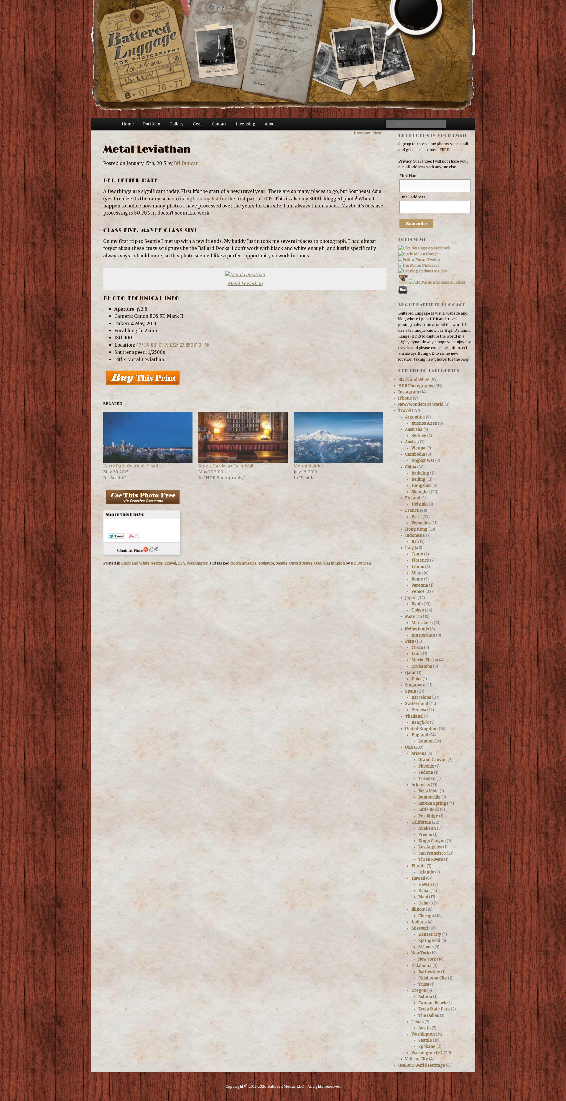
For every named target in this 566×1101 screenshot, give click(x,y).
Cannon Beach (432, 1002)
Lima (417, 653)
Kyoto (417, 603)
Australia (413, 429)
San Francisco (432, 853)
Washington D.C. (427, 1052)
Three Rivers (430, 859)
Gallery (177, 124)
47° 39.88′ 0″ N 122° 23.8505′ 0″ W (172, 345)
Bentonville (429, 797)
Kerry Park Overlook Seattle (132, 466)
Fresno (425, 834)
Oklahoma (422, 965)
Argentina (415, 417)
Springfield (429, 940)
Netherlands (417, 629)
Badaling (420, 473)
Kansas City (429, 934)
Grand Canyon (432, 759)
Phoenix (426, 766)
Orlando (426, 872)
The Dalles (428, 1015)
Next (379, 133)
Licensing (245, 124)
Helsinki (420, 504)
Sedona (425, 772)
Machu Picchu (425, 659)
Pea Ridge (428, 816)
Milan (417, 572)
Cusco (417, 647)
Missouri (420, 928)
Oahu (423, 903)
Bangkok (420, 722)
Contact (219, 124)
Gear (197, 124)
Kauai (424, 890)
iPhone (405, 398)
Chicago (426, 915)
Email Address (412, 197)
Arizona (419, 753)
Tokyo (418, 610)
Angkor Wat (423, 460)
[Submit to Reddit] (156, 551)
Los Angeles (430, 847)
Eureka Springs (433, 803)
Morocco (413, 616)
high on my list (202, 199)
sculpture (266, 563)
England (420, 734)
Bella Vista (428, 791)
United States (300, 563)
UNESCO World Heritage (421, 1065)
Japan (411, 597)
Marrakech (422, 622)
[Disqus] (244, 654)
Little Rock (428, 809)
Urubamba (422, 666)
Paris (417, 516)
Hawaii (418, 878)
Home (128, 124)
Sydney (419, 435)
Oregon (419, 990)
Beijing (418, 479)
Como (417, 554)
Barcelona (421, 697)
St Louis (426, 946)
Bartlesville (429, 971)
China (410, 466)
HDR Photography (415, 385)
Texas (418, 1021)
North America (243, 563)
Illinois (418, 909)
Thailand (414, 716)
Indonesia (415, 535)
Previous (359, 133)
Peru (409, 641)
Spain (410, 691)
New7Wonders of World (421, 404)
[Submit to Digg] (151, 551)
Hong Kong (416, 529)
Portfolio (151, 124)
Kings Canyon (432, 840)
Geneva (419, 709)
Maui (423, 896)
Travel (170, 563)
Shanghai (421, 491)
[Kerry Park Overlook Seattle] (147, 437)
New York (420, 953)
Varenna (420, 585)
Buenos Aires (424, 423)
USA (181, 563)
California (421, 822)
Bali (415, 541)
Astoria (425, 996)
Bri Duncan (186, 163)
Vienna (418, 448)
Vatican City (416, 1058)
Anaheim (427, 828)
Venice (418, 591)
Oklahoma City (432, 978)
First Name (409, 176)
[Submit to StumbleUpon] (145, 551)
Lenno (418, 566)
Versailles (421, 523)
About (270, 124)
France (412, 510)
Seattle (157, 563)
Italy (409, 547)
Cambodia (415, 454)
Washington (197, 563)
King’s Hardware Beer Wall (225, 466)
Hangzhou (422, 485)
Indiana (419, 922)
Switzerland (416, 703)
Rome (417, 579)
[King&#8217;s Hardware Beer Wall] (243, 437)
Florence (420, 560)
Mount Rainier (308, 466)
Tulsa (423, 984)
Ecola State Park (434, 1009)
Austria (412, 441)
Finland (412, 497)
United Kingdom (421, 728)
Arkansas (421, 784)
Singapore (415, 685)
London (426, 741)
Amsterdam (423, 635)
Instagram (408, 392)
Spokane (426, 1046)
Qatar (410, 672)
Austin (424, 1027)
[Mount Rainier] (338, 437)
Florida (419, 865)
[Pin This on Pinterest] (133, 537)
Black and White (135, 563)
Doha (417, 678)
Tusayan (426, 778)
